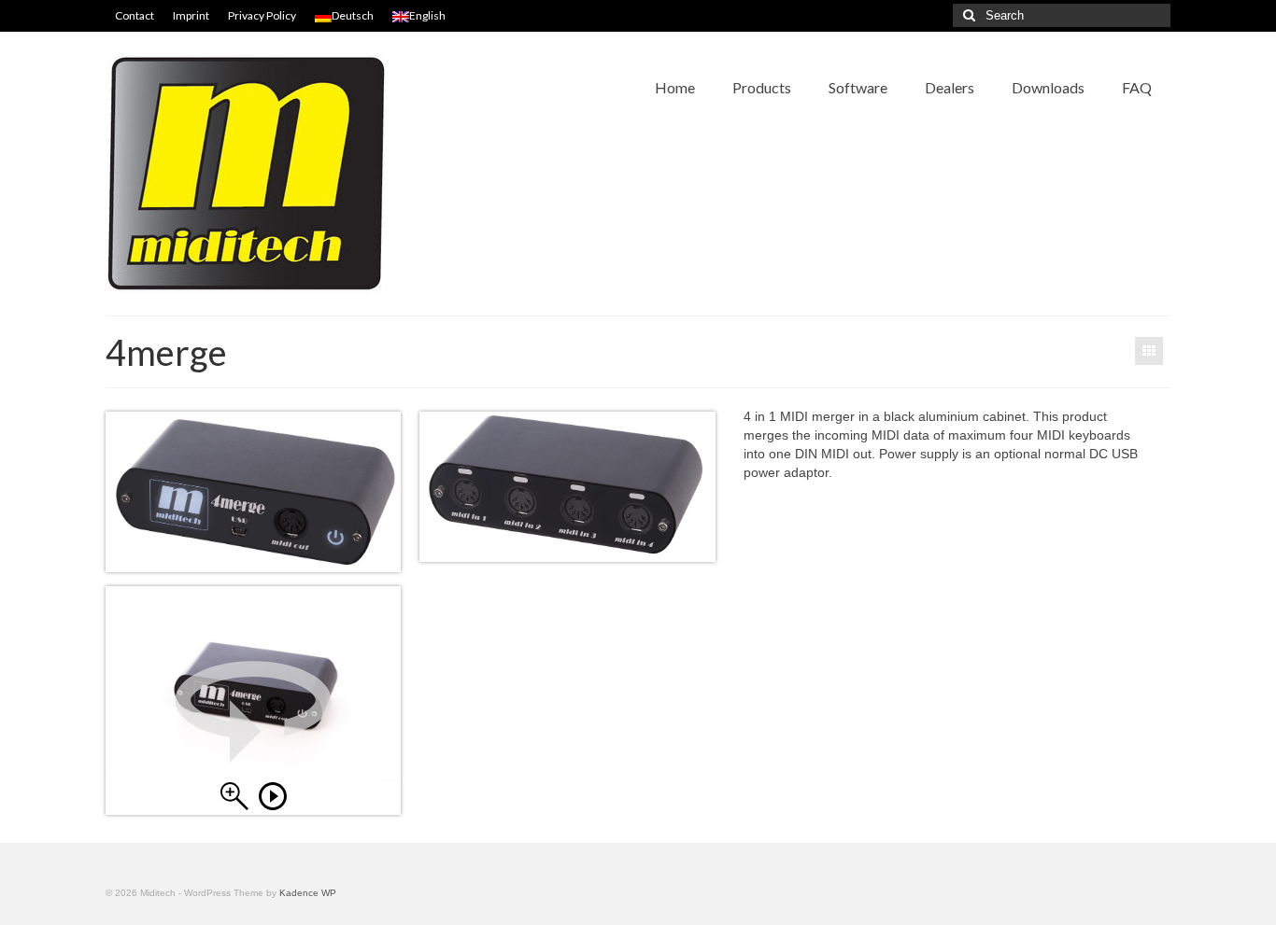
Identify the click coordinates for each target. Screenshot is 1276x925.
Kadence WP (307, 893)
